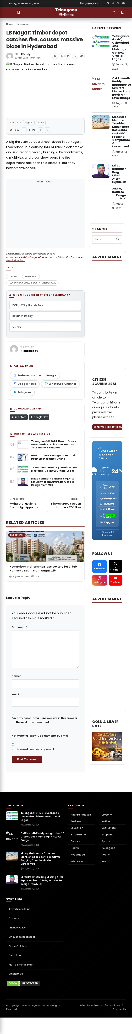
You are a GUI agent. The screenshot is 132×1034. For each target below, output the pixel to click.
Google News (27, 384)
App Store (20, 417)
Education (77, 828)
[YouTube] (123, 3)
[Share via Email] (82, 56)
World (105, 861)
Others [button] (16, 326)
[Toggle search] (114, 13)
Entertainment (79, 834)
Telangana (108, 848)
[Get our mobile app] (18, 12)
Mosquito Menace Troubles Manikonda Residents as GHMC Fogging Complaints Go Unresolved (121, 132)
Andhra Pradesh (81, 814)
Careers (14, 918)
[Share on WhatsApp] (75, 56)
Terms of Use (112, 1005)
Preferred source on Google (37, 375)
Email (16, 694)
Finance (75, 841)
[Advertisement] (45, 216)
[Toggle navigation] (10, 13)
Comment (19, 627)
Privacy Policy (17, 927)
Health (75, 848)
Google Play (40, 417)
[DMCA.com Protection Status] (35, 983)
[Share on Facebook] (55, 56)
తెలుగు (41, 122)
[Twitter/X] (118, 3)
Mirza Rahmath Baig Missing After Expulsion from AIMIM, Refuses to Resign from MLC (119, 182)
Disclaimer (15, 955)
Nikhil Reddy (23, 54)
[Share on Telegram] (68, 56)
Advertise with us (19, 909)
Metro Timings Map (21, 964)
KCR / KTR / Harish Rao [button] (27, 305)
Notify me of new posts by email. (33, 749)
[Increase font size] (40, 130)
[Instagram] (113, 3)
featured (13, 276)
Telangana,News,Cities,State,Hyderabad (32, 282)
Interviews (77, 861)
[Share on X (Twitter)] (62, 56)
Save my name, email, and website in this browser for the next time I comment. (44, 720)
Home (9, 24)
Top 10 (106, 854)
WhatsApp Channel (62, 384)
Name (16, 676)
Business (76, 821)
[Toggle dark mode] (122, 13)
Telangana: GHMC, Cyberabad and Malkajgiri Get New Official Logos (120, 47)
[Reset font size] (47, 130)
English (28, 122)
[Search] (117, 239)
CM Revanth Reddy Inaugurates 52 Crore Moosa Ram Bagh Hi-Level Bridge (121, 88)
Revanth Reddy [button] (22, 316)
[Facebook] (107, 3)
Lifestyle (107, 814)
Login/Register (90, 3)
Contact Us (16, 974)
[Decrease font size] (23, 130)
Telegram (24, 392)
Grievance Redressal (22, 937)
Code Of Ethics (18, 946)
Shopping (107, 834)
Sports (106, 841)
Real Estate (109, 828)
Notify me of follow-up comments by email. (40, 735)
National (107, 821)
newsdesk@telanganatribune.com (34, 257)
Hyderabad (22, 24)
